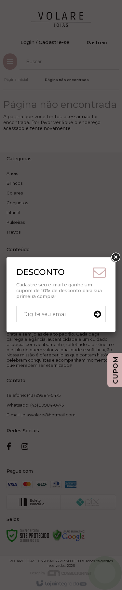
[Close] (115, 258)
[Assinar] (97, 314)
